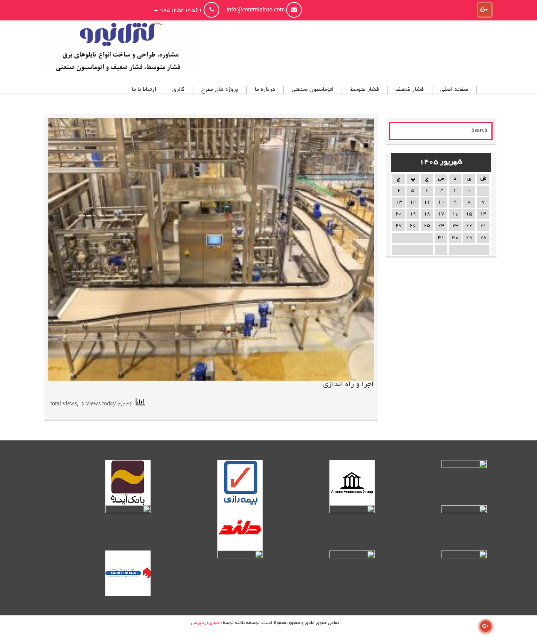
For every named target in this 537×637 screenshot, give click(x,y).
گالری (178, 90)
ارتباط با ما (144, 90)
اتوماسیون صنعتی (313, 90)
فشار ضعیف (409, 90)
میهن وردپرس (205, 623)
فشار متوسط (364, 90)
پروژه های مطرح (219, 90)
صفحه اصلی (454, 90)
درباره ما (265, 90)
